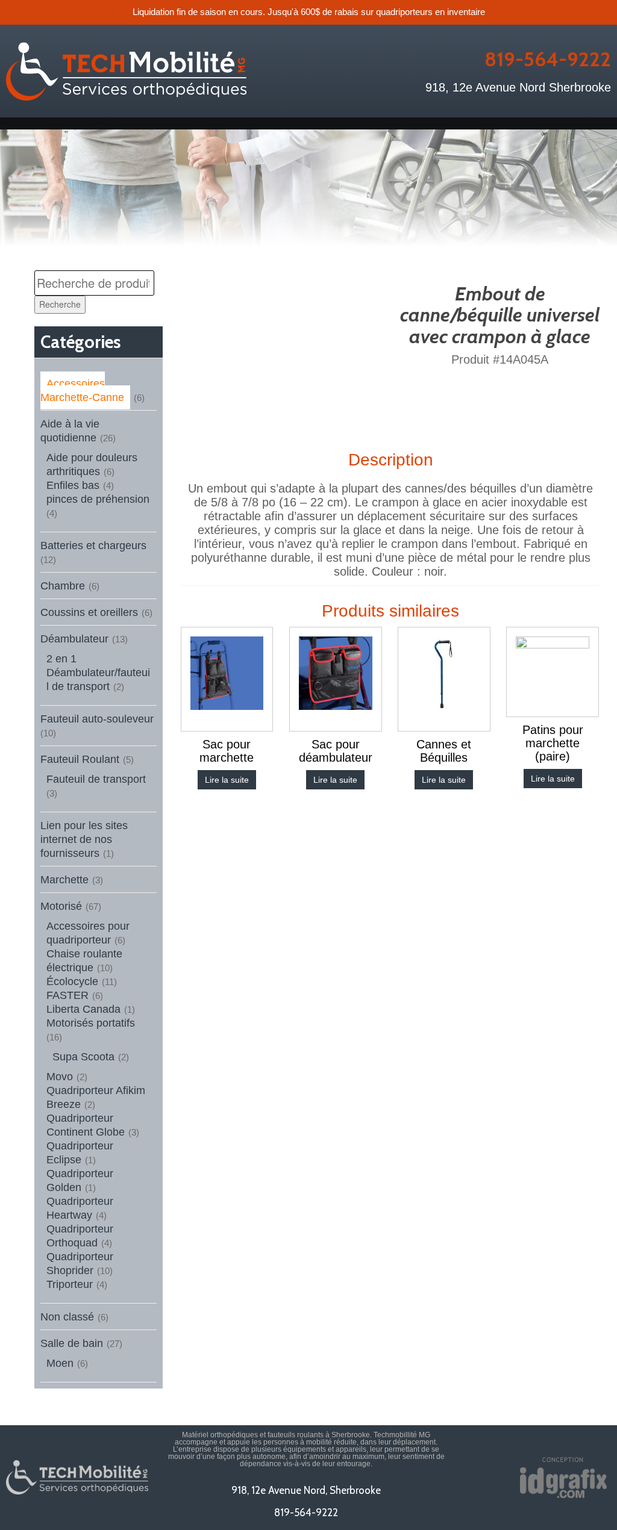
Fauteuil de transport (96, 779)
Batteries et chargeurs (93, 546)
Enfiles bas (72, 485)
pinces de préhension (97, 499)
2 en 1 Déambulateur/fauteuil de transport (98, 672)
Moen (60, 1363)
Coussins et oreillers (89, 612)
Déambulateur (74, 639)
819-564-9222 (547, 59)
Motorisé (61, 906)
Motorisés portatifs (90, 1023)
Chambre (62, 586)
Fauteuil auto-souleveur (97, 719)
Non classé (67, 1317)
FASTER (67, 995)
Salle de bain (71, 1343)
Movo (59, 1077)
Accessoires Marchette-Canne (82, 390)
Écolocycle (72, 981)
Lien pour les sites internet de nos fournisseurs (84, 839)
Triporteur (69, 1284)
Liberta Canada (83, 1009)
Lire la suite (227, 780)
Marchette (64, 880)
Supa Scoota (83, 1057)
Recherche (60, 304)
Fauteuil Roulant (79, 759)
